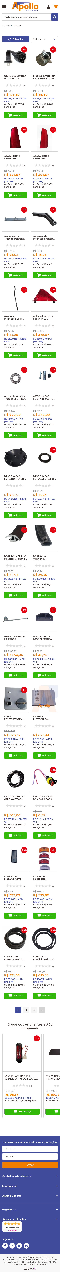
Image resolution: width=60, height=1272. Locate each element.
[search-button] (54, 17)
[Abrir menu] (4, 7)
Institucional (9, 1186)
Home (5, 25)
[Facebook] (5, 1247)
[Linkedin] (26, 1247)
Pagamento (9, 1209)
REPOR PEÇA (24, 1111)
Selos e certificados (14, 1219)
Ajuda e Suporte (12, 1195)
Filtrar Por (18, 39)
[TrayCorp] (33, 1268)
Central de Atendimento (16, 1176)
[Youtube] (19, 1247)
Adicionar (18, 115)
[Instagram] (12, 1247)
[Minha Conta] (48, 7)
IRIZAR (17, 25)
